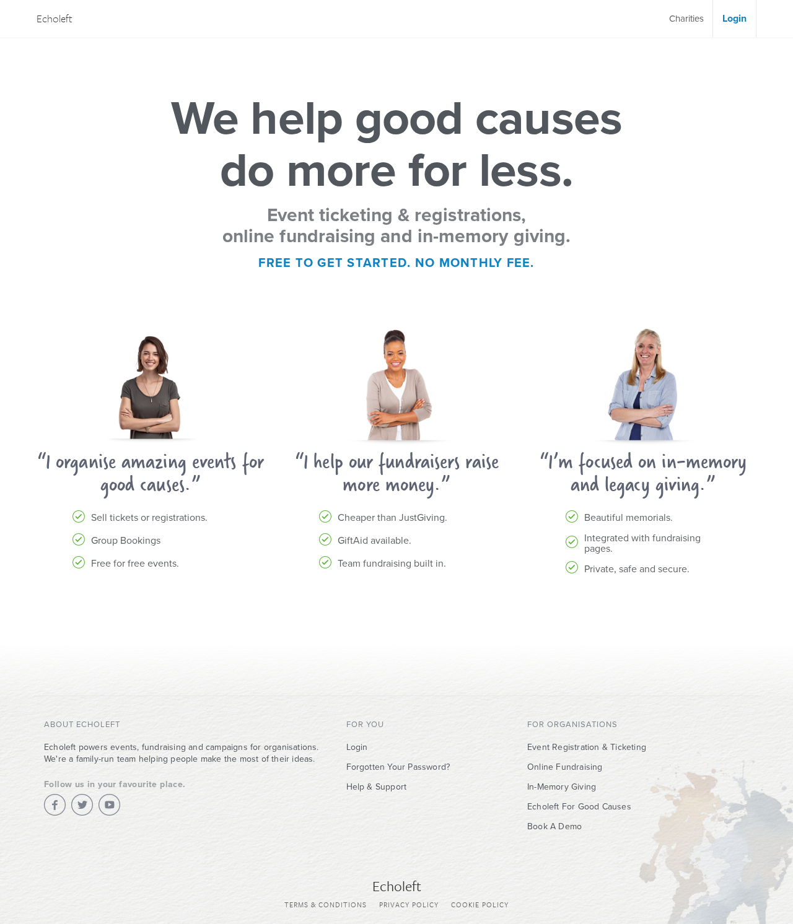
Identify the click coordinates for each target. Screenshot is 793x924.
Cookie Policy (480, 905)
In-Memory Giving (561, 787)
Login (734, 18)
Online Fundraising (565, 767)
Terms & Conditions (325, 905)
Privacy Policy (409, 905)
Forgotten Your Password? (398, 767)
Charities (686, 18)
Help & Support (376, 787)
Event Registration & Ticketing (586, 747)
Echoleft (54, 18)
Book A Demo (554, 826)
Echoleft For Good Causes (579, 806)
